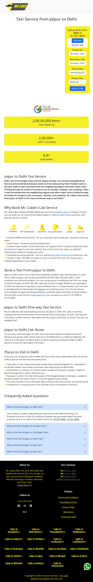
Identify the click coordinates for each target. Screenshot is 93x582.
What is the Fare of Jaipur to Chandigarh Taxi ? (28, 432)
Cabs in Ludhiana (78, 540)
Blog (25, 511)
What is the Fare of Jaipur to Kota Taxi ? (24, 451)
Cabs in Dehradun (34, 530)
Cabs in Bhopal (57, 555)
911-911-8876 (73, 419)
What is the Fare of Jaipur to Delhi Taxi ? (25, 407)
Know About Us (25, 485)
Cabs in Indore (79, 555)
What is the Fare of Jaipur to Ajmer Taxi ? (25, 438)
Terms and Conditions (68, 497)
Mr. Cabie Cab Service (61, 255)
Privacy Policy (68, 507)
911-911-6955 (60, 419)
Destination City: (77, 59)
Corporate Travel (68, 516)
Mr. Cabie (64, 575)
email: (59, 479)
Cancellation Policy (68, 502)
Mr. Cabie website (36, 295)
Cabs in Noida (34, 538)
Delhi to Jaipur (63, 212)
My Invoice (68, 512)
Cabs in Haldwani (78, 530)
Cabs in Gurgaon (13, 530)
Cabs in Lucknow (56, 540)
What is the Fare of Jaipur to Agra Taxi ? (25, 445)
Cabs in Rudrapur (13, 548)
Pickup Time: (77, 78)
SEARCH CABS (77, 88)
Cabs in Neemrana (57, 564)
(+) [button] (18, 531)
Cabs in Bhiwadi (13, 563)
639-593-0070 (70, 476)
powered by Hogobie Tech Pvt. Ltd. (46, 578)
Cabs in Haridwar (57, 548)
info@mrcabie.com (71, 479)
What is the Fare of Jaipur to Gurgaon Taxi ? (26, 426)
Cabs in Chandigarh (56, 530)
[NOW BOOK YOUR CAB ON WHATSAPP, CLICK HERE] (87, 566)
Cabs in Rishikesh (79, 548)
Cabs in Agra (35, 555)
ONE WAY (77, 40)
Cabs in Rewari (36, 563)
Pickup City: (77, 50)
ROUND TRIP (77, 45)
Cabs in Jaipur (12, 538)
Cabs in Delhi (12, 555)
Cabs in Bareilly (35, 548)
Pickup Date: (77, 69)
